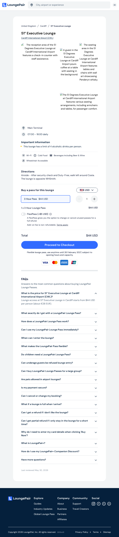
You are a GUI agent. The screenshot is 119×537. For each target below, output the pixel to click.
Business (62, 508)
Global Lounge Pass (44, 514)
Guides (37, 503)
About (60, 503)
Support (77, 503)
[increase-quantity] (94, 199)
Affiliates (62, 519)
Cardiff (43, 26)
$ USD (85, 190)
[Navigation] (114, 5)
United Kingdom (28, 26)
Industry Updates (43, 508)
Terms (96, 532)
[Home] (14, 5)
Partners (61, 514)
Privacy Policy (81, 532)
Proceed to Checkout (59, 245)
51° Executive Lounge (61, 26)
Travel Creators (81, 508)
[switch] (23, 214)
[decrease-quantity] (79, 199)
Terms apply (62, 225)
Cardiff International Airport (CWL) (37, 38)
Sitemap (107, 532)
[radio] (45, 199)
